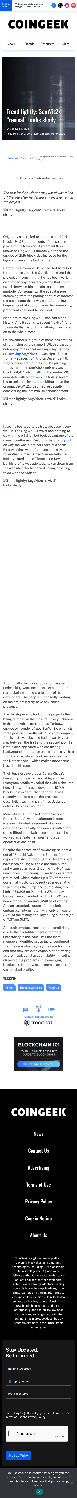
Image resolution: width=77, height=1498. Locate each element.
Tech (31, 158)
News (11, 43)
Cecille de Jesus (19, 128)
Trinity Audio (41, 178)
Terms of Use (38, 1184)
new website (38, 377)
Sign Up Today (18, 1455)
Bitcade (29, 43)
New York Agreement (31, 987)
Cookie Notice (38, 1218)
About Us (38, 1235)
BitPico (9, 987)
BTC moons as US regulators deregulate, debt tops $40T (29, 5)
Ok (39, 1491)
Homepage (12, 158)
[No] (72, 1483)
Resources (48, 43)
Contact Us (38, 1150)
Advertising (38, 1167)
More (65, 43)
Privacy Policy (38, 1201)
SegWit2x (54, 987)
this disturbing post (56, 440)
